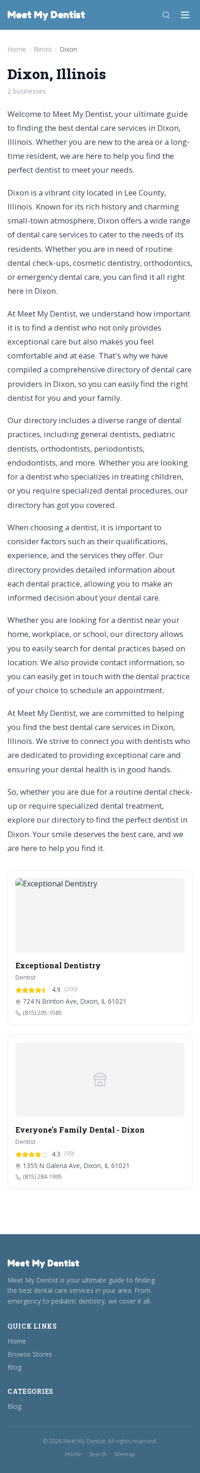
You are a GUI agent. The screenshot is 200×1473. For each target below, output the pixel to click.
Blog (14, 1367)
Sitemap (124, 1454)
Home (16, 49)
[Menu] (185, 14)
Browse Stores (29, 1354)
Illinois (42, 49)
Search (98, 1454)
